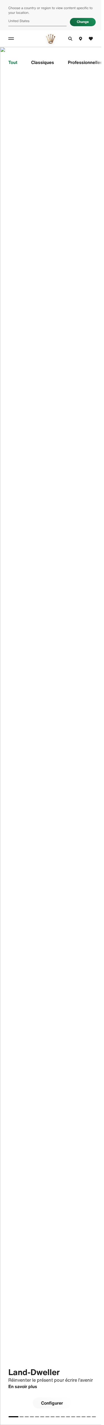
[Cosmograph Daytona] (47, 1416)
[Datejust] (37, 1416)
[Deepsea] (63, 1416)
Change (83, 22)
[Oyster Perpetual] (42, 1416)
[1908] (94, 1416)
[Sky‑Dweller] (27, 1416)
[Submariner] (52, 1416)
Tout (12, 62)
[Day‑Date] (21, 1416)
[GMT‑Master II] (68, 1416)
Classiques (42, 62)
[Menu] (12, 39)
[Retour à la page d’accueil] (50, 38)
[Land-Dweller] (13, 1416)
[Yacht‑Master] (73, 1416)
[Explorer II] (88, 1416)
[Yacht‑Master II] (78, 1416)
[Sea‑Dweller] (57, 1416)
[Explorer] (83, 1416)
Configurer (52, 1403)
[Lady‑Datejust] (32, 1416)
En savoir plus (22, 1386)
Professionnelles (85, 62)
